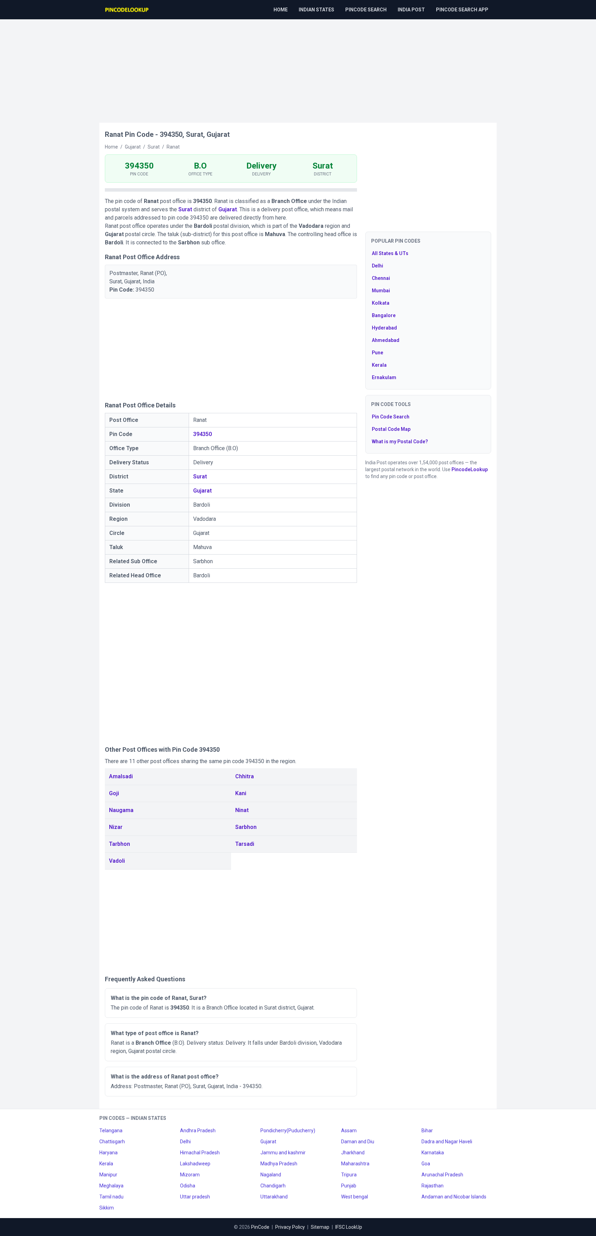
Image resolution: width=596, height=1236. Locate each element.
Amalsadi (121, 776)
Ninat (242, 810)
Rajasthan (432, 1185)
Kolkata (380, 303)
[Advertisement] (298, 67)
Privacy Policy (290, 1227)
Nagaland (270, 1174)
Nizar (115, 827)
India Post (411, 9)
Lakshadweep (195, 1163)
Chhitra (244, 776)
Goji (114, 793)
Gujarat (227, 209)
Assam (349, 1130)
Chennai (381, 278)
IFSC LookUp (348, 1227)
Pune (377, 352)
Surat (185, 209)
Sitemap (320, 1227)
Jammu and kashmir (283, 1152)
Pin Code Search (390, 416)
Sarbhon (246, 827)
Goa (425, 1163)
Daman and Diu (357, 1141)
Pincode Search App (462, 9)
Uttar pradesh (195, 1196)
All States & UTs (390, 253)
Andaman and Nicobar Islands (453, 1196)
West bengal (354, 1196)
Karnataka (432, 1152)
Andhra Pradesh (198, 1130)
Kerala (379, 365)
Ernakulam (384, 377)
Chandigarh (273, 1185)
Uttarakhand (274, 1196)
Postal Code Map (391, 429)
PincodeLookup (469, 469)
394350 (202, 434)
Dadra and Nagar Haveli (446, 1141)
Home (281, 9)
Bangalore (384, 315)
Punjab (348, 1185)
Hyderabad (384, 328)
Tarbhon (119, 844)
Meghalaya (111, 1185)
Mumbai (381, 290)
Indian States (316, 9)
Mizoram (190, 1174)
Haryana (108, 1152)
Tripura (349, 1174)
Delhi (377, 266)
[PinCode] (127, 9)
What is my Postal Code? (400, 441)
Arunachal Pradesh (442, 1174)
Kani (240, 793)
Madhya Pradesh (278, 1163)
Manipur (108, 1174)
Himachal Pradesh (200, 1152)
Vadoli (117, 861)
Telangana (110, 1130)
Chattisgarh (112, 1141)
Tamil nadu (111, 1196)
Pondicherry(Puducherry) (287, 1130)
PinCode (260, 1227)
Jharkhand (353, 1152)
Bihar (427, 1130)
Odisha (187, 1185)
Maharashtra (355, 1163)
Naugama (121, 810)
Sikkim (106, 1207)
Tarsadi (244, 844)
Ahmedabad (385, 340)
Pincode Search (366, 9)
